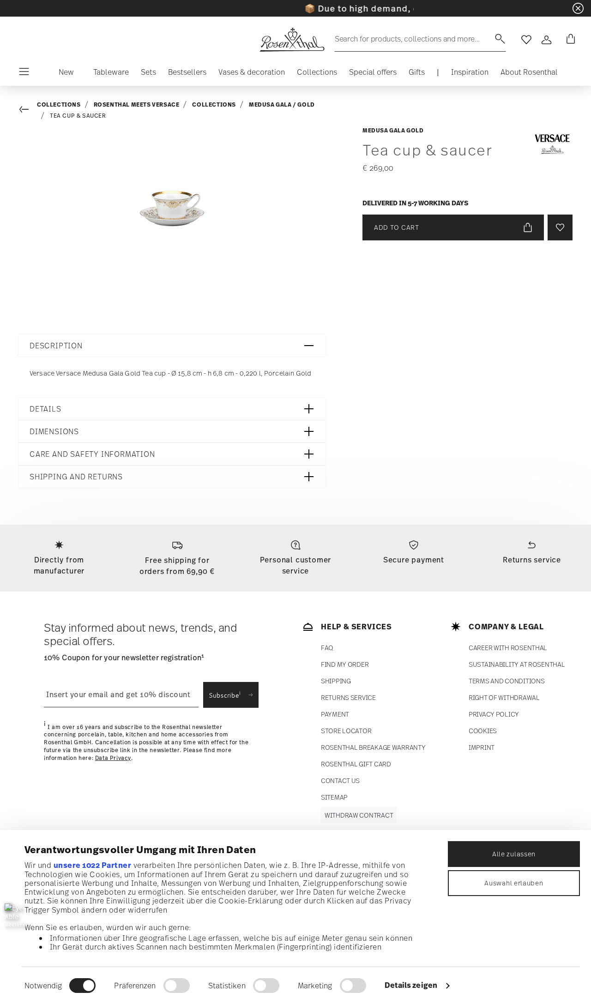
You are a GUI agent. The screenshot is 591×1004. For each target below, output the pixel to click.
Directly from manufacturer (59, 565)
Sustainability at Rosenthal (517, 664)
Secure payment (413, 560)
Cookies (483, 730)
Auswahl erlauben (513, 882)
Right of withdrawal (504, 697)
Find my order (344, 664)
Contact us (340, 780)
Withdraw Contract (359, 815)
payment (335, 714)
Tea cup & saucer (78, 116)
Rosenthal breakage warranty (373, 747)
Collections (59, 104)
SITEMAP (334, 797)
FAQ (327, 647)
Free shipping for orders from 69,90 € (177, 565)
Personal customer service (296, 565)
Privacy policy (494, 714)
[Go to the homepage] (292, 40)
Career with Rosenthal (508, 647)
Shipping (336, 680)
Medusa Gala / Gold (282, 104)
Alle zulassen (514, 853)
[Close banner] (578, 8)
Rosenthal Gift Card (356, 763)
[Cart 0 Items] (569, 40)
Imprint (482, 747)
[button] (66, 74)
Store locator (346, 730)
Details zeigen (411, 985)
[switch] (176, 985)
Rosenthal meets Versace (137, 104)
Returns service (532, 560)
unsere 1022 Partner (93, 865)
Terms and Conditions (506, 680)
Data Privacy (113, 758)
